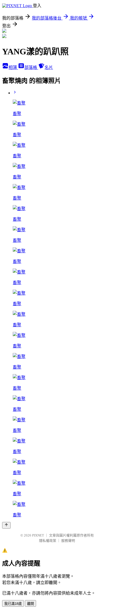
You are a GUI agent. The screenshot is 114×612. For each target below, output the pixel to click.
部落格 (31, 67)
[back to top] (6, 525)
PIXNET (38, 535)
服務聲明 (68, 541)
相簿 (13, 67)
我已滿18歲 (13, 604)
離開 (30, 604)
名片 (49, 67)
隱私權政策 (47, 541)
